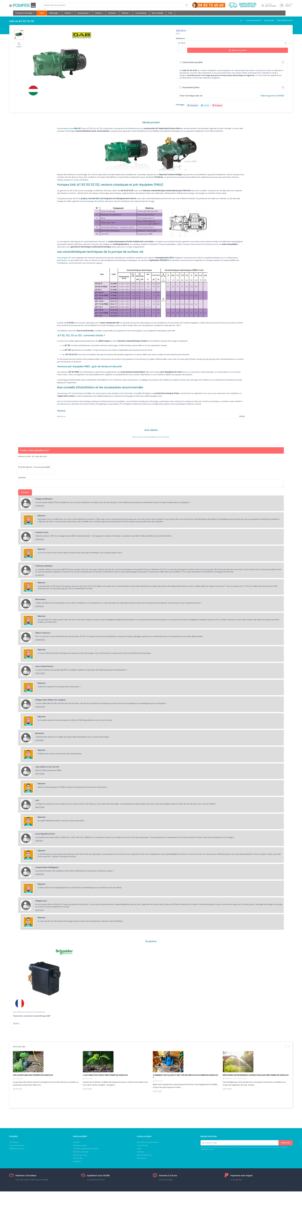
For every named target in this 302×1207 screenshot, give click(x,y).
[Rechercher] (186, 5)
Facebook (194, 105)
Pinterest (218, 105)
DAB (76, 128)
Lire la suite (17, 1089)
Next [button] (289, 1046)
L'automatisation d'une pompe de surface (105, 1075)
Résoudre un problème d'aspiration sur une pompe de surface (256, 1075)
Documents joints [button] (190, 87)
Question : (22, 477)
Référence (180, 38)
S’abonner (285, 1142)
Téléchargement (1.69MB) (272, 95)
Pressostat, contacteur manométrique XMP (31, 1016)
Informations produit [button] (192, 62)
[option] (46, 1072)
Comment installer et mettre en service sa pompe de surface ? (185, 1076)
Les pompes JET (64, 257)
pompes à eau (67, 128)
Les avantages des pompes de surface (33, 1075)
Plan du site (141, 1158)
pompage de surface (94, 201)
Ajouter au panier (239, 50)
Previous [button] (285, 1046)
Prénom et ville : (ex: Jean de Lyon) (32, 456)
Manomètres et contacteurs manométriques (29, 1012)
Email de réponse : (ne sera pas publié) (34, 467)
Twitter (206, 105)
